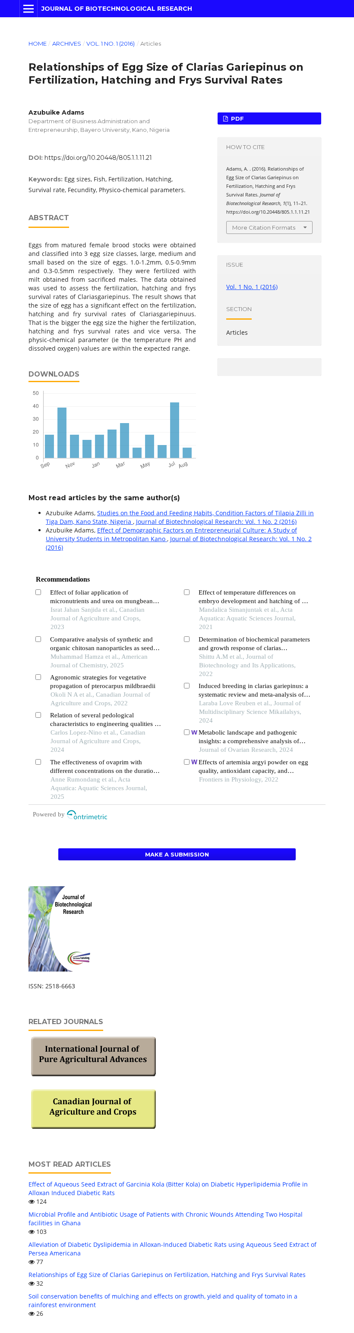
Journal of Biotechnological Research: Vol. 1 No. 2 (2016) (216, 521)
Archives (66, 43)
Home (37, 43)
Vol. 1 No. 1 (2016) (110, 43)
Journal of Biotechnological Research (116, 8)
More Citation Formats (263, 227)
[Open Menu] (28, 8)
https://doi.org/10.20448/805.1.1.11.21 (98, 158)
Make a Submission (177, 854)
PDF (236, 118)
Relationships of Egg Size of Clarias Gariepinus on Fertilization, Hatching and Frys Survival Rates (167, 1275)
